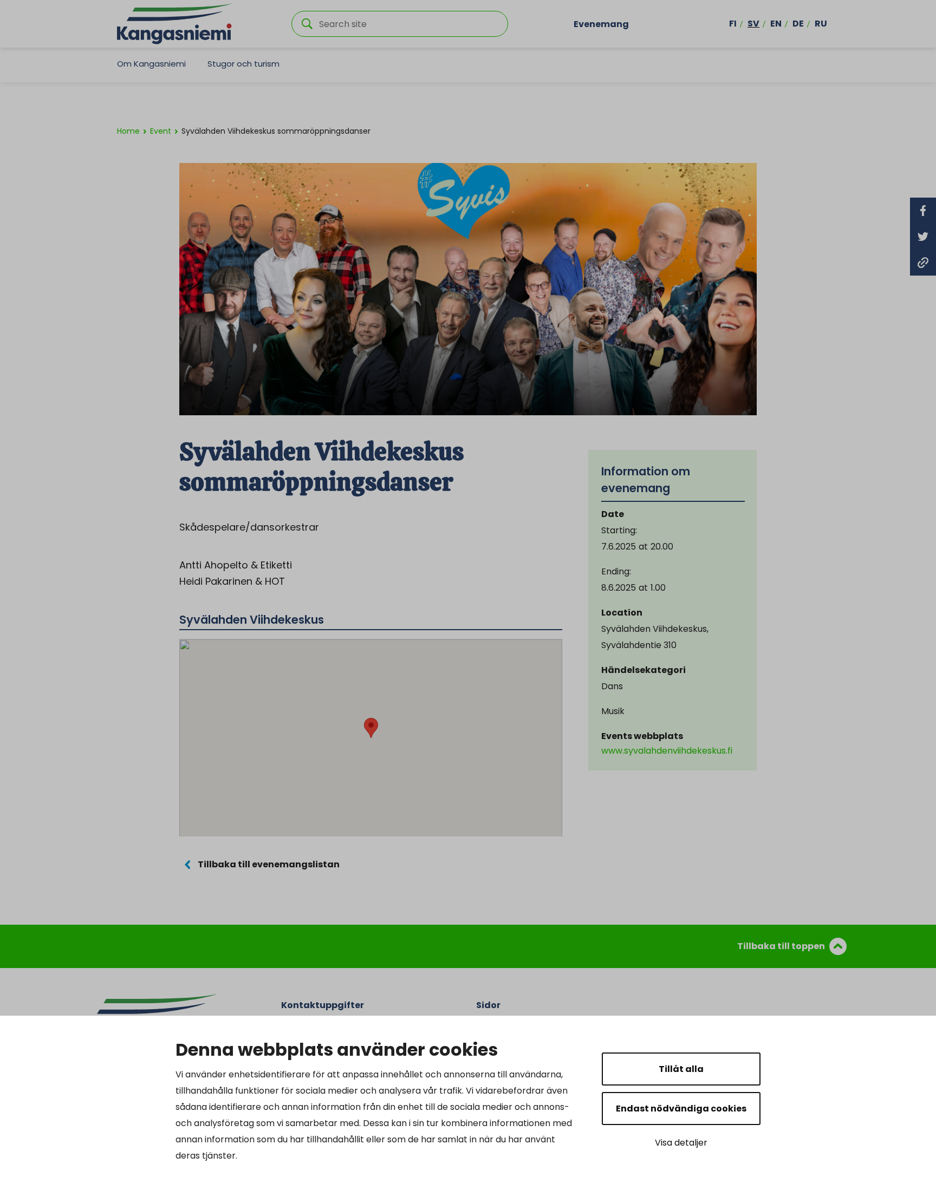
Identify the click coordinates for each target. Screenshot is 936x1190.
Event (160, 131)
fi (733, 23)
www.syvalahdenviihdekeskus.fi (666, 750)
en (776, 23)
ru (821, 23)
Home (128, 131)
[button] (371, 728)
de (798, 23)
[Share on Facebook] (923, 211)
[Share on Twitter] (923, 237)
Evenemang (601, 23)
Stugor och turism (243, 63)
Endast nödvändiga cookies (681, 1108)
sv (753, 23)
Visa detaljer (681, 1142)
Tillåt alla (681, 1069)
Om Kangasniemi (151, 63)
